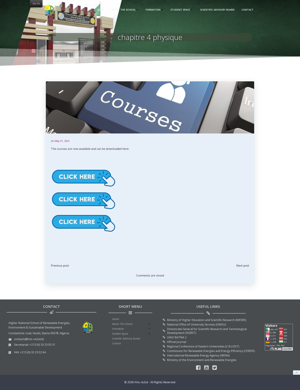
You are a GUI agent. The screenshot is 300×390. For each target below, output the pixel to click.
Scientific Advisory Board (217, 9)
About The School (123, 9)
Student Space (180, 9)
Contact (247, 9)
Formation (153, 9)
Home (100, 9)
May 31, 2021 (62, 141)
